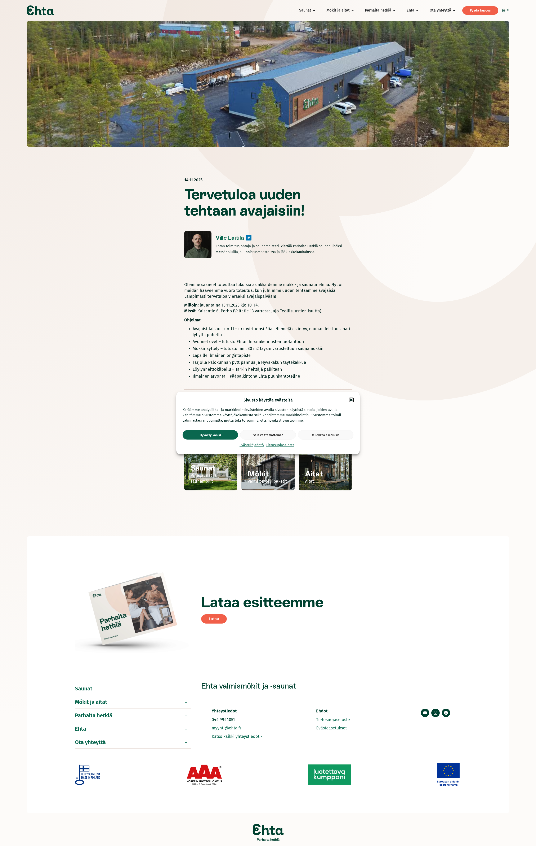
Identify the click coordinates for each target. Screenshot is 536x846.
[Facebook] (446, 713)
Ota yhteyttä (90, 742)
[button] (351, 400)
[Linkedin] (248, 237)
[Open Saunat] (314, 10)
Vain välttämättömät (268, 435)
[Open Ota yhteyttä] (454, 10)
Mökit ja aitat (91, 702)
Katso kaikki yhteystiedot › (237, 736)
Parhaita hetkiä (93, 715)
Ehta (80, 729)
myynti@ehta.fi (226, 727)
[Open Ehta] (417, 10)
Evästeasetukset (331, 727)
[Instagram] (435, 713)
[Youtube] (425, 713)
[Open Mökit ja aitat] (352, 10)
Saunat (83, 688)
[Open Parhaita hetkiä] (394, 10)
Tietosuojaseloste (280, 445)
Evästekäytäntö (252, 445)
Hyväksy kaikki (210, 435)
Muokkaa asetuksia (325, 435)
